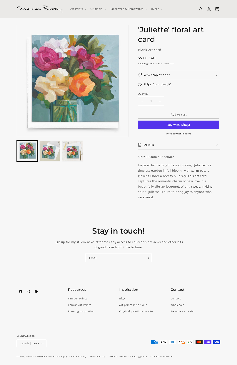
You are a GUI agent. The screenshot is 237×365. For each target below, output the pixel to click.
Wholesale (177, 305)
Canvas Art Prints (79, 305)
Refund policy (78, 356)
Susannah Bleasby (35, 356)
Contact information (162, 356)
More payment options (178, 133)
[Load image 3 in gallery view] (72, 151)
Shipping (143, 63)
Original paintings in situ (136, 311)
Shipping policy (138, 356)
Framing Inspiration (81, 311)
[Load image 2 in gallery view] (49, 151)
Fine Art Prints (77, 298)
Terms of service (117, 356)
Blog (122, 298)
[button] (78, 9)
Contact (176, 298)
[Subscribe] (147, 258)
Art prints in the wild (133, 305)
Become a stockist (182, 311)
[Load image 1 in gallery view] (27, 151)
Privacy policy (97, 356)
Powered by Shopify (57, 356)
